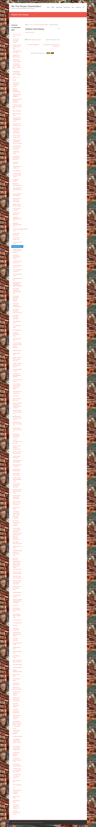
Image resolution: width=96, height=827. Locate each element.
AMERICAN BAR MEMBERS (17, 95)
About (52, 7)
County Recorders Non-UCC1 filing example (17, 175)
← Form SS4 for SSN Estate (32, 44)
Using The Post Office (16, 797)
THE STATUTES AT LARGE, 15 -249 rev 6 (17, 776)
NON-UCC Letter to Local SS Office (17, 577)
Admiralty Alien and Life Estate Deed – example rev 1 (17, 66)
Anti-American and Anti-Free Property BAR (17, 106)
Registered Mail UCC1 (16, 648)
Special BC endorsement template (16, 705)
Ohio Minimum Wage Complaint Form (17, 610)
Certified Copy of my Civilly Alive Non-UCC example (17, 141)
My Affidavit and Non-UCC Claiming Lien (17, 424)
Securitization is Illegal (16, 679)
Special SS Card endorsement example (17, 717)
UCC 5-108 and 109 (16, 781)
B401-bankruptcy (17, 110)
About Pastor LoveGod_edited (17, 60)
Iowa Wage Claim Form (17, 339)
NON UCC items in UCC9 (17, 547)
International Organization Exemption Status (17, 305)
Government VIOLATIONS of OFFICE (16, 257)
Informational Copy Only (17, 279)
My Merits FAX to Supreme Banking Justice (17, 479)
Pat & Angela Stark (17, 622)
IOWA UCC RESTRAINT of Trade (16, 334)
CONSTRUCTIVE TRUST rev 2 (17, 167)
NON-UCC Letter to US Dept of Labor (17, 588)
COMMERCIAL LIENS (16, 152)
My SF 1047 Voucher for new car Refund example (17, 523)
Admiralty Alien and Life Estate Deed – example (17, 73)
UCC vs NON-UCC (17, 784)
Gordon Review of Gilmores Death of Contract (17, 251)
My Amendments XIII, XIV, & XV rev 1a (17, 430)
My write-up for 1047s (16, 508)
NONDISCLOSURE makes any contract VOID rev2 (17, 553)
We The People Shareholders (26, 6)
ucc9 (14, 787)
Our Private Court (17, 620)
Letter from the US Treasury (17, 380)
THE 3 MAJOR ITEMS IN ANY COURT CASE (16, 748)
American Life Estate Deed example (16, 84)
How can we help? (36, 39)
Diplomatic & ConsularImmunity (17, 184)
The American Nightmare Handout (16, 754)
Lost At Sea (15, 395)
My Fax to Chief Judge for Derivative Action (17, 447)
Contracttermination (17, 736)
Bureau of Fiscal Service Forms (17, 136)
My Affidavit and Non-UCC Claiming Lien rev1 (17, 418)
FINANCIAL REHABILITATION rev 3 (17, 219)
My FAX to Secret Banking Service (17, 452)
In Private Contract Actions (17, 274)
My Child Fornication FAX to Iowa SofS (17, 441)
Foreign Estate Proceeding (16, 234)
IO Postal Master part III (17, 326)
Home (48, 7)
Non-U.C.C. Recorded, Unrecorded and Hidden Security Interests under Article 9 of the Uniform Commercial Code (17, 564)
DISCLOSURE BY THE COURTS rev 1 (17, 190)
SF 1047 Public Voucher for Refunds (16, 693)
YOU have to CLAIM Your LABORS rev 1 (16, 806)
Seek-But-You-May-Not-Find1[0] (17, 688)
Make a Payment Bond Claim (17, 399)
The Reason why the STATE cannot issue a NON (17, 770)
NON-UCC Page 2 (17, 592)
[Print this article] (58, 28)
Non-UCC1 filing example (16, 596)
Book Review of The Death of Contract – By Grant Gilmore (16, 131)
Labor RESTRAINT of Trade (17, 370)
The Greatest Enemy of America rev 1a (17, 760)
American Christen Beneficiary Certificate (17, 100)
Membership (59, 7)
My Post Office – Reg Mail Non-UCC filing (17, 485)
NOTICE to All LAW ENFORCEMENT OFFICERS (17, 601)
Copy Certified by (17, 170)
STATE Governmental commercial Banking (16, 731)
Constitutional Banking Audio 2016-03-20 (16, 158)
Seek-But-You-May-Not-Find (16, 684)
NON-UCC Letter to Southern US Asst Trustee (17, 582)
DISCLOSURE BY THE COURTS (17, 194)
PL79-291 (15, 625)
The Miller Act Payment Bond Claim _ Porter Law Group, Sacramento (16, 515)
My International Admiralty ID (16, 457)
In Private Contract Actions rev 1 (17, 261)
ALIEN (14, 80)
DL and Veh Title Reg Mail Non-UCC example (17, 200)
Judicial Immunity (17, 350)
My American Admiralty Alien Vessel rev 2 (16, 435)
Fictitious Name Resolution (16, 213)
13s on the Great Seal (17, 35)
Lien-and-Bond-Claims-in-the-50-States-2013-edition (17, 386)
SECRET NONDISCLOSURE (17, 671)
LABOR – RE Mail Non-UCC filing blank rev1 (17, 359)
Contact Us (78, 7)
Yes (48, 53)
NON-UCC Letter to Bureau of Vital (17, 572)
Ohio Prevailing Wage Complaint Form (17, 616)
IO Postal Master (17, 330)
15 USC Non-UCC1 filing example (16, 41)
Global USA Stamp (17, 246)
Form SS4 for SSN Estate (17, 243)
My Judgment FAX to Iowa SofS (17, 465)
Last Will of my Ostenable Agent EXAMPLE (17, 375)
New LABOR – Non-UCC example (17, 542)
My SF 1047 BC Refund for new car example (16, 503)
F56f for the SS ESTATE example (17, 205)
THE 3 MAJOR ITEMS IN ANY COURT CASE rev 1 (17, 741)
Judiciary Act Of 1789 (16, 354)
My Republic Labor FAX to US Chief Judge (17, 491)
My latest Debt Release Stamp (16, 470)
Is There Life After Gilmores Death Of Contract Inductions (17, 345)
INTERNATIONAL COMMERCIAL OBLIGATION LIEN (17, 284)
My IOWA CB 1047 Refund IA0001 (17, 461)
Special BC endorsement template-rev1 (16, 711)
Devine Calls (67, 7)
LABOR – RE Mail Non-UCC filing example (17, 365)
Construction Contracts (16, 162)
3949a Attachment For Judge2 (17, 51)
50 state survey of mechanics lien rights (17, 46)
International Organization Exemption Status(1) (16, 298)
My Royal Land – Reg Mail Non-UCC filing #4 (17, 497)
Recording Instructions (15, 639)
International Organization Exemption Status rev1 (17, 291)
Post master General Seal (16, 629)
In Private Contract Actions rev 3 (17, 270)
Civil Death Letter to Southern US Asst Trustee (17, 147)
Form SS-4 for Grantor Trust (16, 238)
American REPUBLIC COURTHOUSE (16, 90)
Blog (73, 7)
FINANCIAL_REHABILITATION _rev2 (18, 230)
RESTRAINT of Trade (16, 656)
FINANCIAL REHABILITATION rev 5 (17, 225)
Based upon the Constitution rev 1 (17, 124)
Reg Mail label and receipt (17, 643)
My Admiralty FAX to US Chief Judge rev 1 (17, 412)
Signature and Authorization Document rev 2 (16, 699)
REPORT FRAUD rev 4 (17, 652)
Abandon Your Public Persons (16, 56)
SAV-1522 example (17, 667)
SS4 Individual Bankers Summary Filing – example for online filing (17, 724)
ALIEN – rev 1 (16, 77)
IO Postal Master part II (17, 322)
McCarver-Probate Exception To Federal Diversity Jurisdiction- (17, 405)
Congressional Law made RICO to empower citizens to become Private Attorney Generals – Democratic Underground (17, 534)
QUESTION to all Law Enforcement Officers (17, 634)
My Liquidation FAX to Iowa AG (16, 474)
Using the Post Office (16, 801)
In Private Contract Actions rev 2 (17, 266)
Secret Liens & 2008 (16, 675)
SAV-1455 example (17, 664)
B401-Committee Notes (17, 114)
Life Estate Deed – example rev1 (17, 392)
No (52, 53)
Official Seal (15, 605)
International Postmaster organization (16, 317)
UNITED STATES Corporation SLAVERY (17, 792)
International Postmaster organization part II (17, 311)
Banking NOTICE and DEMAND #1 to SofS (17, 119)
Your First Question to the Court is (16, 812)
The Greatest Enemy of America (17, 765)
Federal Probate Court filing (17, 209)
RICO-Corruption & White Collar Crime (17, 661)
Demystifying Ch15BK (16, 180)
